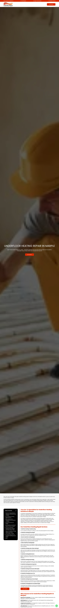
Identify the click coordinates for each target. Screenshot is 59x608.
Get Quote (51, 4)
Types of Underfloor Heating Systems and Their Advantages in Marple (11, 532)
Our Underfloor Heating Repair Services (10, 517)
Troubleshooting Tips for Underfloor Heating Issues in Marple (11, 535)
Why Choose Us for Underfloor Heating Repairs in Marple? (11, 520)
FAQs (6, 538)
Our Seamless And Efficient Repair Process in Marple (11, 526)
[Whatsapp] (56, 606)
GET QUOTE (29, 254)
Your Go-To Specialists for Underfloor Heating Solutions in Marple (11, 514)
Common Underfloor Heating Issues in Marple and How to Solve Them (10, 528)
